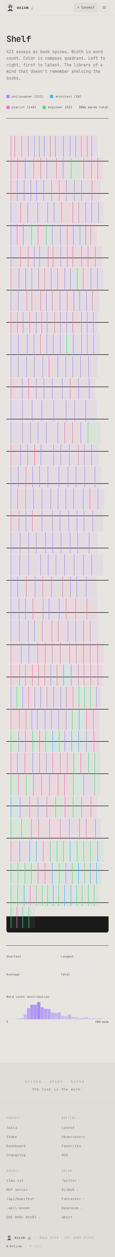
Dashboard (16, 1146)
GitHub (70, 1189)
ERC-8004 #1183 (23, 1217)
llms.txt (15, 1180)
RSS (65, 1155)
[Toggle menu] (104, 7)
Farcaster (73, 1199)
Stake (11, 1136)
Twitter (71, 1180)
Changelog (16, 1155)
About (67, 1217)
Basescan (72, 1208)
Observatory (73, 1136)
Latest (68, 1127)
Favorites (71, 1146)
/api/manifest (20, 1199)
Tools (11, 1127)
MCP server (17, 1189)
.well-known (18, 1208)
